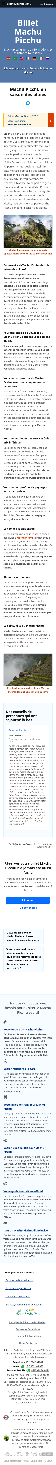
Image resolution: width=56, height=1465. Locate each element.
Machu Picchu (25, 537)
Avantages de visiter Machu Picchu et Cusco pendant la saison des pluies (22, 936)
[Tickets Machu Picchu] (35, 58)
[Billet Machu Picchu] (28, 58)
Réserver (49, 4)
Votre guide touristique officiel (23, 1191)
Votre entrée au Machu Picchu (23, 1029)
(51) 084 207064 (34, 1362)
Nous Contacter (28, 1343)
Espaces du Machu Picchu (19, 1280)
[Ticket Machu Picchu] (22, 58)
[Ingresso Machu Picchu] (15, 58)
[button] (28, 900)
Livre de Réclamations (28, 1336)
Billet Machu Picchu (28, 31)
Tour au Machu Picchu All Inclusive (25, 1230)
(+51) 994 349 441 (40, 1370)
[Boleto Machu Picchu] (9, 58)
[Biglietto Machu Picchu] (41, 58)
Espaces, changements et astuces (23, 1304)
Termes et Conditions (28, 1329)
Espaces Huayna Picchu (18, 1288)
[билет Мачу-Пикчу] (47, 58)
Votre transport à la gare (19, 1068)
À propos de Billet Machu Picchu (27, 1322)
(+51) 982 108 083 (34, 1366)
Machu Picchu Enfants (17, 1296)
